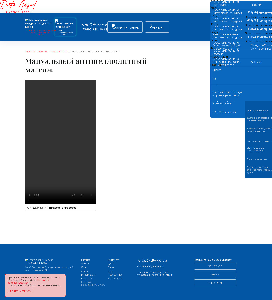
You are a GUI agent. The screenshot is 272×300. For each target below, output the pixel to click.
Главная (30, 51)
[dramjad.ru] (40, 261)
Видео (43, 51)
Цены (111, 263)
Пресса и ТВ (218, 64)
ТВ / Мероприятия (224, 112)
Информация (88, 274)
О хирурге (113, 260)
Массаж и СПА (59, 51)
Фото (84, 267)
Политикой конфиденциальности (28, 281)
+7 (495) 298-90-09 (94, 29)
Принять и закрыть (20, 291)
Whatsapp (215, 266)
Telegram (215, 282)
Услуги (85, 263)
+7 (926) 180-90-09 (94, 24)
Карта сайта (115, 278)
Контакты (86, 278)
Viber (215, 274)
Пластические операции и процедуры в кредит (227, 94)
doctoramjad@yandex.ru (150, 266)
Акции (84, 271)
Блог (110, 271)
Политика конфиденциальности (93, 283)
